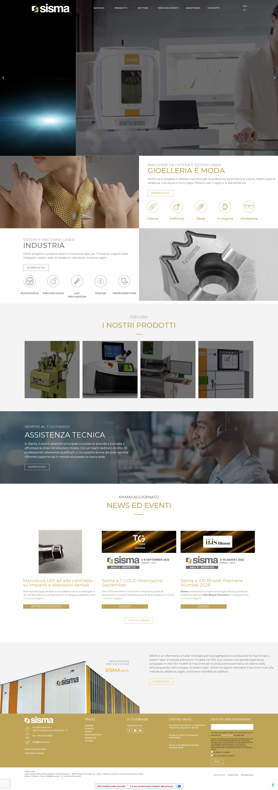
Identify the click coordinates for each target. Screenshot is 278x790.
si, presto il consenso (222, 752)
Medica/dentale (124, 293)
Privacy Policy (227, 735)
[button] (3, 77)
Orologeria (225, 218)
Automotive (30, 293)
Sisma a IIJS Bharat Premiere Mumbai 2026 (184, 746)
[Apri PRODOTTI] (129, 8)
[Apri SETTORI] (150, 8)
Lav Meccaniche (77, 294)
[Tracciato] (140, 730)
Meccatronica (53, 293)
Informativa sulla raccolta (111, 786)
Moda (201, 218)
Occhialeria (249, 218)
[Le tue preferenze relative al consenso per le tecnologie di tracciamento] (273, 785)
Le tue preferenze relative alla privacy (151, 786)
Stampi (100, 293)
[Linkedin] (134, 730)
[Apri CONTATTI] (221, 8)
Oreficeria (176, 218)
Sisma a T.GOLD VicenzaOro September (183, 736)
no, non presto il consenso (224, 755)
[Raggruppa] (129, 730)
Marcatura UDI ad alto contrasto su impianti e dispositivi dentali (187, 726)
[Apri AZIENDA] (106, 8)
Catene (152, 218)
